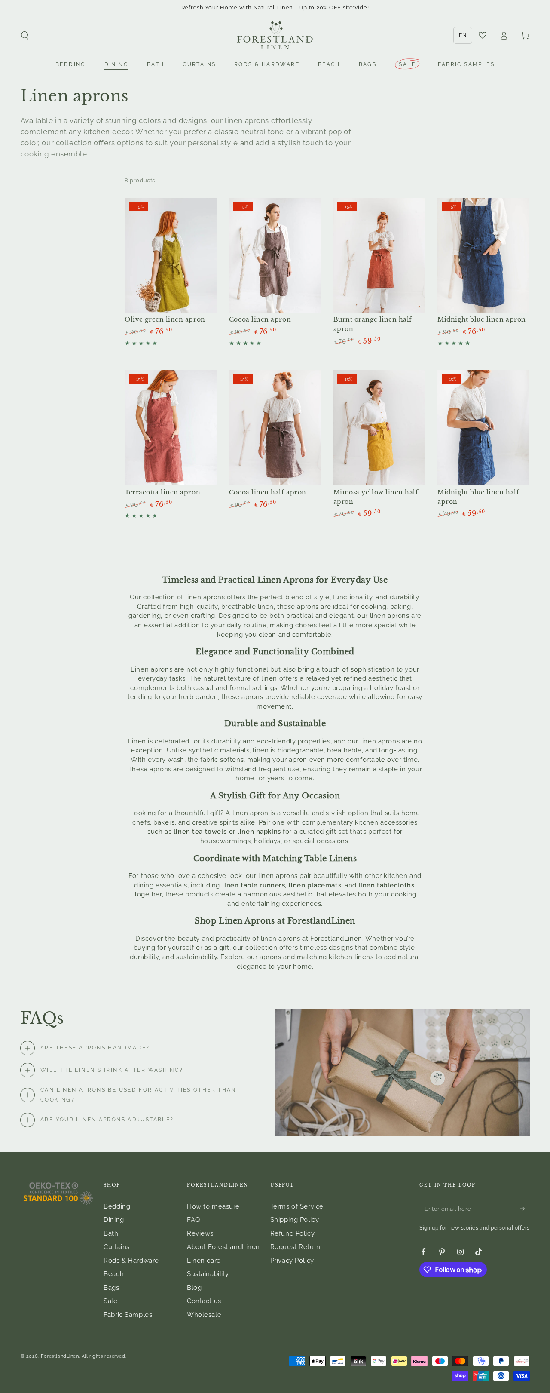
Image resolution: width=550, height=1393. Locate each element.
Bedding (117, 1206)
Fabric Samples (128, 1315)
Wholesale (204, 1315)
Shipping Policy (294, 1220)
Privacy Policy (292, 1260)
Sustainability (208, 1274)
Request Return (295, 1247)
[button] (24, 36)
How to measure (213, 1206)
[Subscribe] (525, 1209)
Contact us (204, 1301)
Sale (110, 1301)
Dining (114, 1220)
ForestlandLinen (60, 1356)
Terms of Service (297, 1206)
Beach (114, 1274)
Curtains (117, 1247)
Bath (111, 1233)
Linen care (204, 1260)
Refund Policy (292, 1233)
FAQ (193, 1220)
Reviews (200, 1233)
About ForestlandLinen (223, 1247)
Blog (194, 1288)
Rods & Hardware (131, 1260)
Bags (111, 1288)
